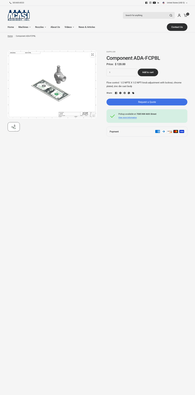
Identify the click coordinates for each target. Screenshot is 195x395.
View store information (127, 118)
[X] (120, 93)
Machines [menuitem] (23, 27)
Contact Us (177, 27)
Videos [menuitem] (68, 27)
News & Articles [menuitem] (87, 27)
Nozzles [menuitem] (39, 27)
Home (10, 36)
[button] (14, 126)
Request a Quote (147, 102)
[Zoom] (92, 54)
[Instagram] (150, 3)
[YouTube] (154, 3)
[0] (184, 15)
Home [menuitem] (11, 27)
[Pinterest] (124, 93)
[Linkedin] (158, 3)
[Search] (171, 15)
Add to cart (148, 72)
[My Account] (179, 15)
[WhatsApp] (129, 93)
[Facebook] (146, 3)
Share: (109, 93)
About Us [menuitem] (55, 27)
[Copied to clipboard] (133, 93)
